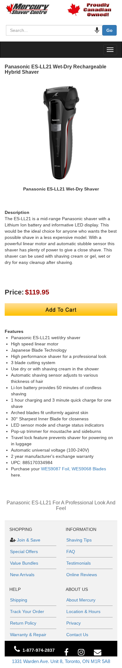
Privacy (73, 623)
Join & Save (28, 539)
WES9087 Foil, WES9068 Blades (73, 468)
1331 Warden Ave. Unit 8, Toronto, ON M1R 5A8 (61, 661)
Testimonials (78, 563)
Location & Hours (83, 611)
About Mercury (80, 599)
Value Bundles (24, 563)
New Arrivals (22, 574)
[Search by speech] (97, 30)
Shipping (18, 599)
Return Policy (23, 623)
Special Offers (24, 551)
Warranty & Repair (28, 634)
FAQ (70, 551)
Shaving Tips (79, 539)
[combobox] (54, 30)
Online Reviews (81, 574)
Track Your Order (27, 611)
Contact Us (77, 634)
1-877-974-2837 (39, 650)
